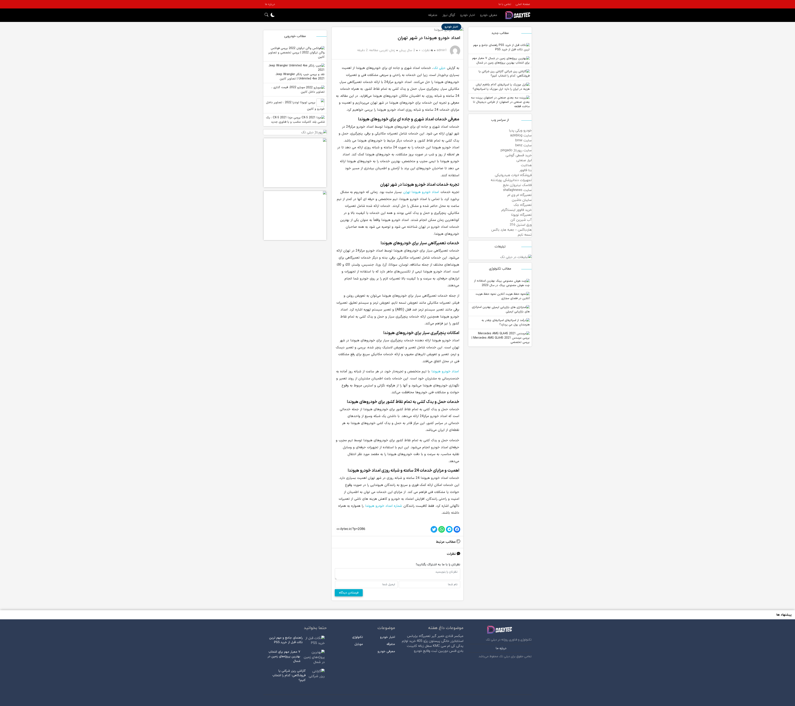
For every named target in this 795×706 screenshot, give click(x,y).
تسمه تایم (525, 235)
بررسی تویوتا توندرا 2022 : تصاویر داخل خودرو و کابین (295, 105)
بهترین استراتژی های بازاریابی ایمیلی (501, 309)
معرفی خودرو (488, 15)
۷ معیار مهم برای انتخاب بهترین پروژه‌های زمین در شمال (501, 60)
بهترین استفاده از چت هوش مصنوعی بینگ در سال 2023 (502, 283)
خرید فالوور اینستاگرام (516, 210)
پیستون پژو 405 (428, 641)
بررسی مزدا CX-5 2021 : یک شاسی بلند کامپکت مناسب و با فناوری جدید (295, 119)
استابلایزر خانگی (452, 641)
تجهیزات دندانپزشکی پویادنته (511, 180)
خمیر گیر (437, 636)
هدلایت (526, 165)
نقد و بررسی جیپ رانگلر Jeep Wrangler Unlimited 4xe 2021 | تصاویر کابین (300, 76)
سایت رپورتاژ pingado (516, 150)
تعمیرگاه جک (523, 205)
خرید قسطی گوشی (519, 155)
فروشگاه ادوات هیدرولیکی (513, 175)
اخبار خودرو (467, 15)
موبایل (358, 644)
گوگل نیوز (448, 15)
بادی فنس (456, 651)
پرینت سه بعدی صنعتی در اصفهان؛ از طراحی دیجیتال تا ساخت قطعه (500, 102)
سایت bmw (523, 140)
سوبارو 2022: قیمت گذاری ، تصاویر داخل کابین (298, 89)
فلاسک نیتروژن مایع (517, 185)
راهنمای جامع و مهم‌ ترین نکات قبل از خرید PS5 (501, 47)
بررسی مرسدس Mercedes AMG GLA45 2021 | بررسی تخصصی (501, 340)
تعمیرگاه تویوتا (521, 215)
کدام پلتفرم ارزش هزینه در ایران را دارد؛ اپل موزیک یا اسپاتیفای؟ (501, 86)
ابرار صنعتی (524, 160)
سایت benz (523, 145)
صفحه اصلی (523, 4)
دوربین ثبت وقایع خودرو (431, 651)
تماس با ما (505, 4)
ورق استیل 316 (521, 225)
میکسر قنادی (454, 636)
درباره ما (270, 4)
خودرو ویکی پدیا (520, 130)
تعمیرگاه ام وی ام (519, 195)
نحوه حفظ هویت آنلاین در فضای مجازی (503, 296)
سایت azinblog (521, 135)
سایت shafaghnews (517, 190)
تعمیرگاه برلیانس (418, 636)
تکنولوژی (357, 637)
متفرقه (432, 15)
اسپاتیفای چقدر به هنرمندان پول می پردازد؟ (506, 322)
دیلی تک (439, 68)
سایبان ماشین (522, 200)
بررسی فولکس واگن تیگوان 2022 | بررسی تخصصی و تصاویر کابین (296, 52)
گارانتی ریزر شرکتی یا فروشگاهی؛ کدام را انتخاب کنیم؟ (504, 73)
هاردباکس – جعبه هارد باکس (511, 230)
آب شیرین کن (521, 220)
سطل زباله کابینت (419, 646)
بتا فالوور (525, 170)
